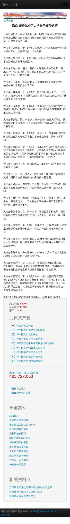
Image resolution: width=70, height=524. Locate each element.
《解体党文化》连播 (20, 392)
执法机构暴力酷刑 (18, 429)
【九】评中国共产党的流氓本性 (26, 361)
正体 (14, 4)
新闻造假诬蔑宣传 (18, 446)
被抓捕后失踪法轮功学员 (22, 424)
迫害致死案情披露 (18, 420)
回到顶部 (5, 514)
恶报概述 (14, 415)
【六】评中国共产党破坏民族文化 (27, 347)
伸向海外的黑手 (17, 464)
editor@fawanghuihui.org (43, 511)
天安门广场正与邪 (18, 451)
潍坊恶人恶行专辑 (18, 455)
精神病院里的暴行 (18, 442)
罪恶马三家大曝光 (18, 460)
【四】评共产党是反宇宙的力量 (26, 338)
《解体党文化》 (17, 388)
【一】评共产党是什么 (21, 325)
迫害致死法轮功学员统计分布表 (26, 491)
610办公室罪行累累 (19, 437)
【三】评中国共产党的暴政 (23, 334)
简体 (5, 4)
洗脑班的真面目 (17, 433)
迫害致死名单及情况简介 (22, 496)
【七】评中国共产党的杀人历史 (26, 352)
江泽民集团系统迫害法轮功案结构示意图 (30, 487)
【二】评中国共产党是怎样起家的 (27, 330)
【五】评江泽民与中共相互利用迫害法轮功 (32, 343)
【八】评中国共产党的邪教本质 (26, 356)
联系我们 (8, 20)
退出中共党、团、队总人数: (24, 375)
